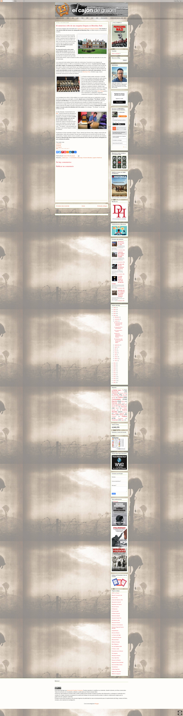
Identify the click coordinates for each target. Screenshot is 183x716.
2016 (114, 372)
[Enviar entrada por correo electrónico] (78, 155)
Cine (124, 394)
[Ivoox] (124, 167)
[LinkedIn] (124, 163)
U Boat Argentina (115, 669)
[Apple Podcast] (119, 167)
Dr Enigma (58, 147)
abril (116, 354)
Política (124, 416)
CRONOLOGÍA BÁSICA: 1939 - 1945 (118, 18)
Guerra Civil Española (117, 404)
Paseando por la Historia (117, 651)
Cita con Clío (115, 597)
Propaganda (120, 418)
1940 (73, 18)
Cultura (120, 397)
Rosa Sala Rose (115, 657)
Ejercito (114, 401)
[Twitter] (119, 159)
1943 (87, 18)
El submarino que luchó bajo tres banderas (118, 324)
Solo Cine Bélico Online (117, 664)
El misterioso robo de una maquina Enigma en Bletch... (118, 340)
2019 (114, 367)
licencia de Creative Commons (75, 690)
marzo (116, 356)
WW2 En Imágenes (116, 673)
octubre (116, 321)
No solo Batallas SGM (117, 646)
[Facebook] (115, 159)
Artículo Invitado (123, 393)
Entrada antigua (102, 206)
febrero (116, 358)
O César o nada (115, 648)
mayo (116, 352)
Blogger (97, 703)
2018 (114, 369)
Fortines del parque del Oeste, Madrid (121, 254)
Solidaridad (115, 420)
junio (116, 350)
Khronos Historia (115, 632)
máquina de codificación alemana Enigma (88, 28)
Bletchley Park (86, 71)
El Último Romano (116, 613)
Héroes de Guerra (116, 622)
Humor (117, 408)
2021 (114, 363)
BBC (57, 113)
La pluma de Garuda (116, 637)
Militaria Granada (116, 642)
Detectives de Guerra (116, 604)
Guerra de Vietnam (122, 405)
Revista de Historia (116, 655)
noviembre (117, 319)
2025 (114, 309)
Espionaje (79, 157)
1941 (78, 18)
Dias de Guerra (115, 606)
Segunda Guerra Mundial (117, 662)
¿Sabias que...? (65, 157)
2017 (114, 370)
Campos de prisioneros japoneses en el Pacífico (118, 335)
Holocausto (124, 406)
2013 (114, 378)
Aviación (116, 394)
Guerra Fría (115, 406)
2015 (114, 374)
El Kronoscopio (115, 611)
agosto (116, 347)
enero (116, 360)
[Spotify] (115, 163)
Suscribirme (119, 102)
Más (123, 288)
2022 (114, 315)
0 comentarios (119, 288)
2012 (114, 380)
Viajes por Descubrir (116, 671)
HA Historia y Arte (116, 620)
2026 (114, 307)
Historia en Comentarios (117, 624)
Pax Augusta (114, 653)
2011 (114, 382)
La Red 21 (58, 143)
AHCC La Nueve (115, 593)
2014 (114, 376)
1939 (68, 18)
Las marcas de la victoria (118, 331)
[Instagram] (124, 159)
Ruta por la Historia (116, 660)
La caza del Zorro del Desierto (118, 328)
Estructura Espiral (116, 615)
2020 (114, 365)
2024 (114, 311)
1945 (97, 18)
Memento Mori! (115, 639)
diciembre (117, 317)
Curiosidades (73, 157)
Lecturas (125, 412)
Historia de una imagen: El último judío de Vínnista (121, 293)
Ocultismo (114, 416)
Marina (113, 414)
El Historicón (114, 609)
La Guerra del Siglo (116, 635)
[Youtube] (119, 163)
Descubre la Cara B (116, 602)
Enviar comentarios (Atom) (85, 211)
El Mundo (58, 145)
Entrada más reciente (62, 206)
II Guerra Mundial (87, 157)
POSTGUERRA (104, 18)
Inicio (83, 206)
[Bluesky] (115, 167)
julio (116, 348)
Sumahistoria (115, 666)
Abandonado (115, 392)
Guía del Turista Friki (116, 618)
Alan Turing (100, 91)
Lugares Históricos (97, 157)
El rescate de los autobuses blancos (121, 266)
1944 (92, 18)
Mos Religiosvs (115, 644)
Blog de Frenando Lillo (117, 595)
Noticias (121, 414)
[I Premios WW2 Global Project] (119, 469)
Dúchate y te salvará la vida (121, 243)
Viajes (122, 420)
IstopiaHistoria (115, 630)
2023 (114, 313)
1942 (82, 18)
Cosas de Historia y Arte (117, 599)
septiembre (117, 345)
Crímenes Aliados (116, 395)
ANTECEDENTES (60, 18)
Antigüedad (114, 393)
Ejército (123, 401)
